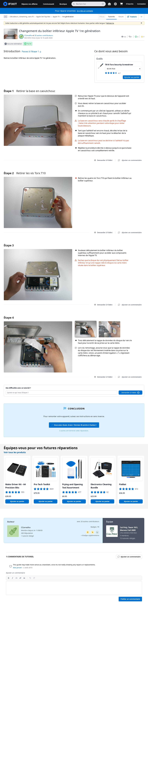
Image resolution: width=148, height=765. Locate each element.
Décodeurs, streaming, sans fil (22, 16)
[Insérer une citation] (24, 578)
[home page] (10, 4)
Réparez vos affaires (29, 4)
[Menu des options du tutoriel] (141, 16)
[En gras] (8, 578)
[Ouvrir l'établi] (109, 4)
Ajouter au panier (131, 77)
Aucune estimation (14, 44)
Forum (121, 16)
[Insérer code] (16, 578)
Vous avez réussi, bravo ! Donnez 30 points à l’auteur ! (75, 425)
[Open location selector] (115, 4)
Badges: (95, 527)
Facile (29, 44)
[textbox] (74, 588)
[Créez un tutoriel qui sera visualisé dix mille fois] (92, 532)
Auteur (10, 521)
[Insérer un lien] (20, 578)
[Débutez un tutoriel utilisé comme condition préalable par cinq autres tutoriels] (87, 532)
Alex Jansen (17, 567)
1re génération (68, 16)
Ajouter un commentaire (129, 170)
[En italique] (12, 578)
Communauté (48, 4)
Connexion (141, 4)
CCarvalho (28, 35)
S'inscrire (129, 4)
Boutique (63, 4)
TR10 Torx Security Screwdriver (119, 64)
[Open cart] (121, 4)
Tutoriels (111, 16)
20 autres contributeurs (44, 35)
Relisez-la (110, 23)
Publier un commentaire (130, 599)
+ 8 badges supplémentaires (90, 535)
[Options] (5, 16)
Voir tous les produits (15, 452)
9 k (125, 37)
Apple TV (56, 16)
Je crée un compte (85, 11)
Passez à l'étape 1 (30, 51)
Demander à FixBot (104, 160)
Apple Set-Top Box (43, 16)
